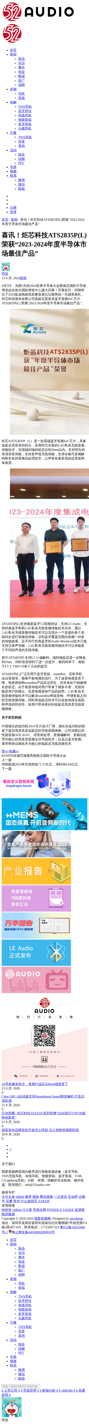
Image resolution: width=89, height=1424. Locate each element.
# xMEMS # (67, 1390)
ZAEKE (68, 1210)
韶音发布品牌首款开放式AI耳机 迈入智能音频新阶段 (40, 1130)
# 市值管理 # (30, 1390)
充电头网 (39, 1210)
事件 (21, 67)
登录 (13, 212)
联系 (13, 175)
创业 (21, 72)
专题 (13, 167)
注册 (13, 207)
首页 (13, 50)
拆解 (13, 102)
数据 (21, 76)
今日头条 (8, 1196)
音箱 (21, 98)
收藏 (14, 751)
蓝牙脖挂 (24, 111)
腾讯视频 (46, 1196)
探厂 (21, 80)
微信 (21, 184)
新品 (21, 59)
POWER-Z (54, 1210)
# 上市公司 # (11, 1390)
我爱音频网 (42, 1218)
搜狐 (35, 1196)
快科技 (7, 1210)
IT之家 (27, 1210)
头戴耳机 (24, 128)
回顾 (21, 159)
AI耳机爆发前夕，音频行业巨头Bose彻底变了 (35, 1084)
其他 (21, 146)
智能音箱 (24, 119)
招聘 (21, 85)
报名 (21, 154)
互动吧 (73, 1196)
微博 (21, 180)
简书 (16, 1201)
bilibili (20, 1196)
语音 (21, 141)
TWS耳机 (25, 106)
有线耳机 (24, 115)
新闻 (13, 54)
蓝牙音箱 (24, 124)
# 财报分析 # (49, 1390)
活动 (13, 150)
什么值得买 (29, 1201)
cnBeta (17, 1210)
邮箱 (21, 188)
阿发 (5, 273)
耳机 (21, 93)
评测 (13, 89)
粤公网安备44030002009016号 (33, 1232)
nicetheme (76, 1218)
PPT (21, 163)
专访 (21, 63)
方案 (13, 133)
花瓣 (9, 1201)
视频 (13, 171)
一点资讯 (60, 1196)
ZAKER (43, 1201)
